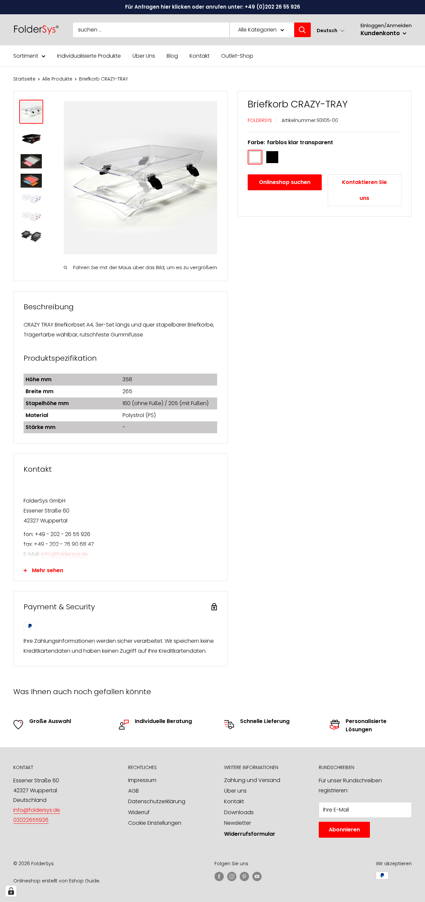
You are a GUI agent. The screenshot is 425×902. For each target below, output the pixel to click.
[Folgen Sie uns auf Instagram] (231, 876)
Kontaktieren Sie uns (364, 190)
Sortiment (25, 56)
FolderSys (260, 120)
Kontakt (200, 56)
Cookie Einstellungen (154, 823)
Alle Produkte (57, 79)
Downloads (239, 812)
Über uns (235, 791)
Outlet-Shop (237, 56)
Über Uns (143, 56)
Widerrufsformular (249, 834)
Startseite (24, 79)
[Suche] (302, 30)
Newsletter (237, 823)
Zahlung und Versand (252, 780)
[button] (330, 30)
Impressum (142, 780)
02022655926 (30, 820)
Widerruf (139, 812)
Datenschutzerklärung (156, 801)
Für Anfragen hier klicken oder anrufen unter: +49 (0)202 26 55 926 (212, 6)
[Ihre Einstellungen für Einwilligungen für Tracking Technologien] (11, 891)
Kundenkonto (381, 33)
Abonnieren (344, 829)
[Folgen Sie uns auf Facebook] (219, 876)
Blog (172, 56)
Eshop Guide (84, 880)
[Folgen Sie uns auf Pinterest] (244, 876)
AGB (133, 791)
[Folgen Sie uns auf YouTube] (257, 876)
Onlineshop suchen (284, 182)
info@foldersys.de (64, 554)
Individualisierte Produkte (89, 56)
